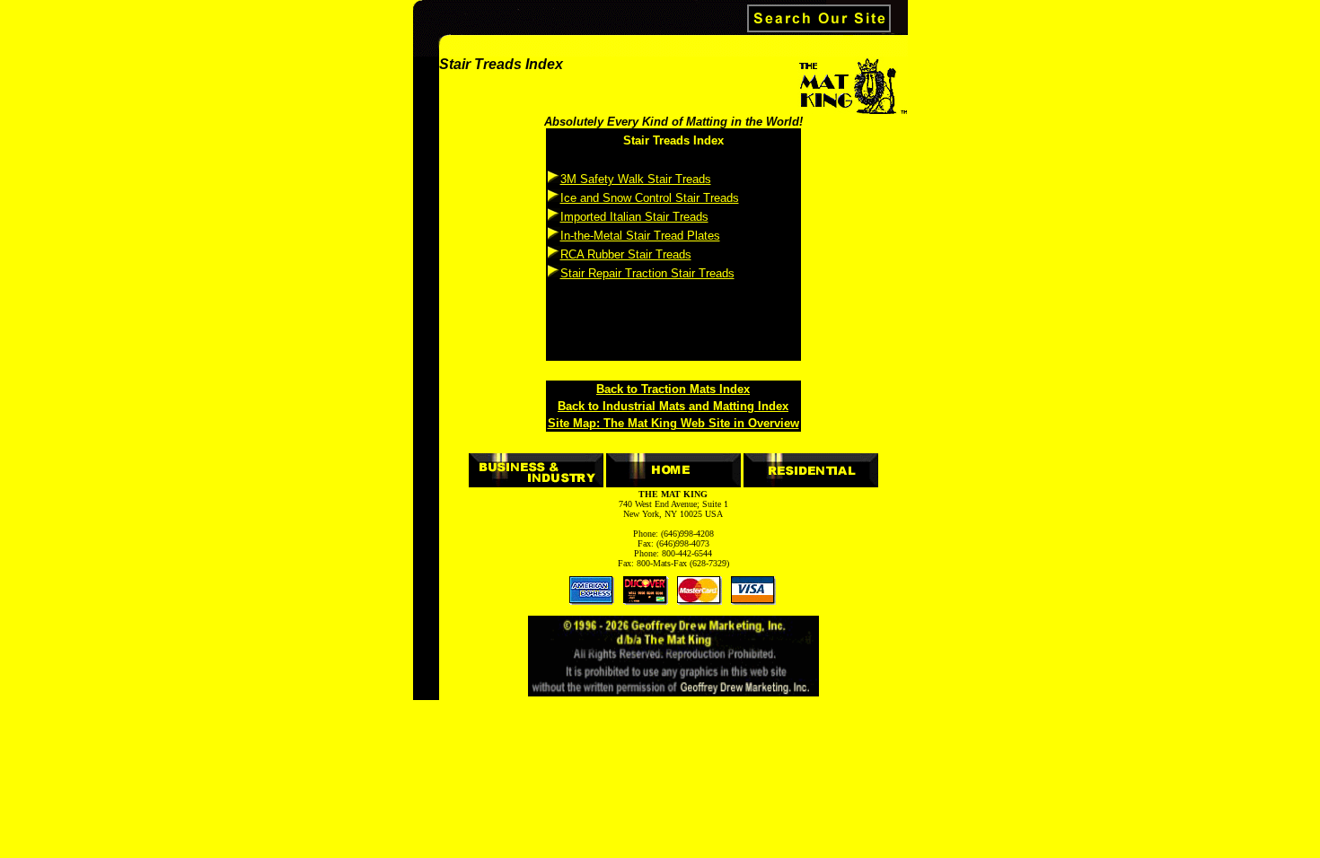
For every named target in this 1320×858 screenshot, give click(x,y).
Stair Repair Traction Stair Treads (647, 273)
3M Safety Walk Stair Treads (635, 179)
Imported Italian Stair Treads (634, 216)
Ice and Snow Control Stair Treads (649, 198)
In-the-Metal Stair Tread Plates (640, 235)
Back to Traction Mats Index (673, 389)
